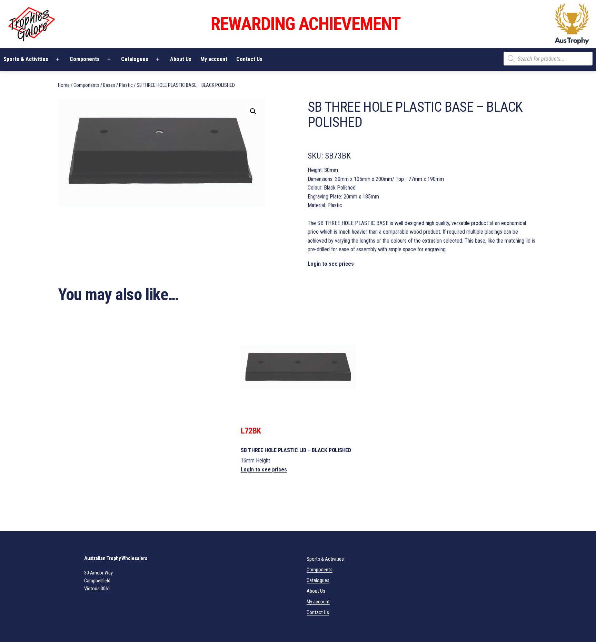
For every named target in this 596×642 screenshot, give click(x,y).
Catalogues (134, 59)
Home (64, 85)
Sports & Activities (325, 559)
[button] (253, 111)
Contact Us (249, 59)
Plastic (126, 85)
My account (213, 59)
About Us (180, 59)
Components (85, 59)
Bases (109, 85)
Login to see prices (331, 264)
